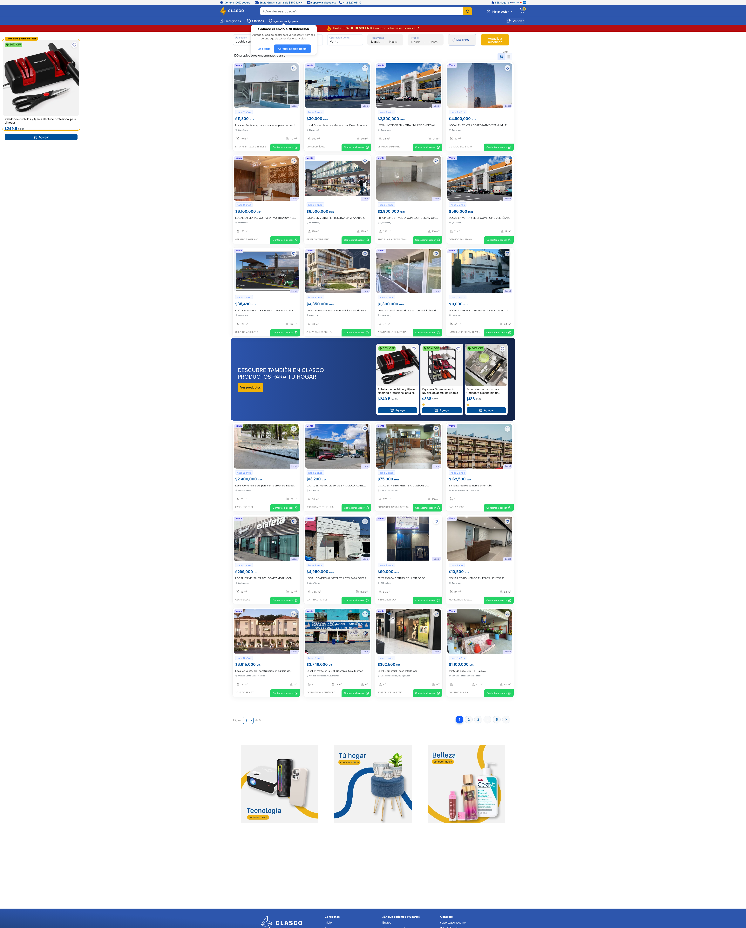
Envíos (386, 922)
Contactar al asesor (283, 147)
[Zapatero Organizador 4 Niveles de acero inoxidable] (442, 364)
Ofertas (257, 21)
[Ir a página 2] (506, 718)
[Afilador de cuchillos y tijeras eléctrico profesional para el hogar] (397, 364)
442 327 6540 (352, 2)
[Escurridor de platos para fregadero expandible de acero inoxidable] (486, 364)
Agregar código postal (291, 48)
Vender (518, 21)
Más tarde (265, 48)
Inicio (328, 922)
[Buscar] (467, 11)
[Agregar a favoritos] (294, 68)
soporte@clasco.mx (323, 2)
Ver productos (250, 387)
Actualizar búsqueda (495, 40)
